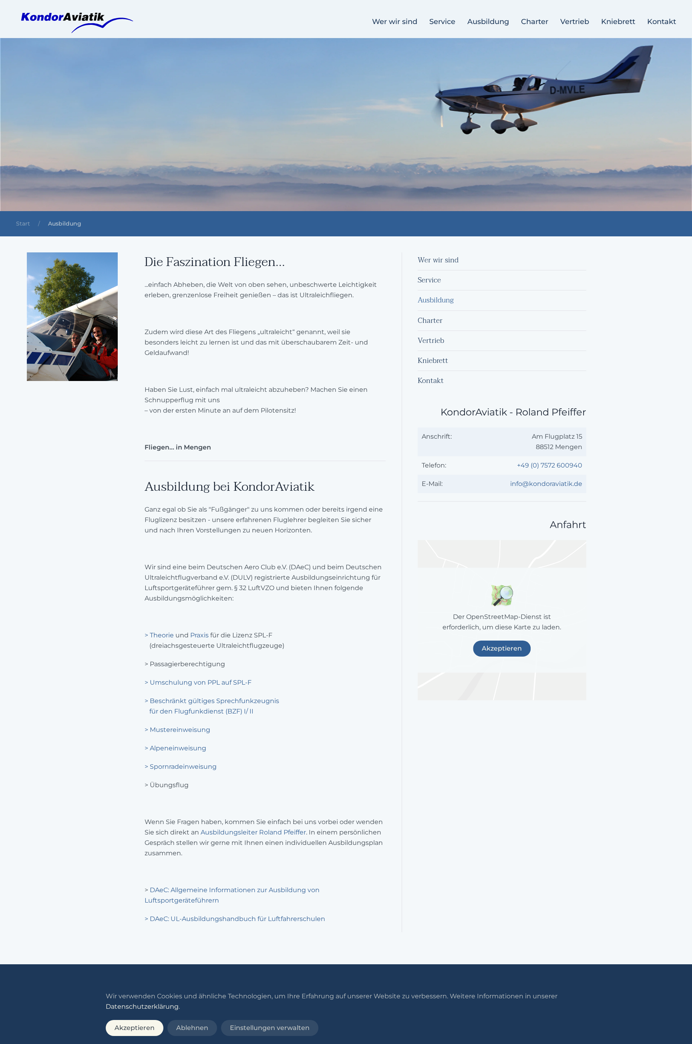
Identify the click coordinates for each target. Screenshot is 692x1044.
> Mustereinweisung (177, 730)
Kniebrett (618, 21)
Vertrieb (574, 21)
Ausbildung (488, 21)
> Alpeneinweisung (175, 748)
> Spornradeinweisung (181, 766)
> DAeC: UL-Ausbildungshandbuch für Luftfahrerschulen (235, 919)
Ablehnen (192, 1028)
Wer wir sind (394, 21)
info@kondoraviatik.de (546, 484)
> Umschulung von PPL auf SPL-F (198, 682)
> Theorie (159, 635)
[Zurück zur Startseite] (76, 22)
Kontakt (661, 21)
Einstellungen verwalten (270, 1028)
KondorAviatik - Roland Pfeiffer (513, 412)
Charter (534, 21)
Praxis (200, 635)
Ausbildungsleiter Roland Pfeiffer (253, 832)
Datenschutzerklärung (142, 1006)
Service (442, 21)
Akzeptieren (502, 648)
